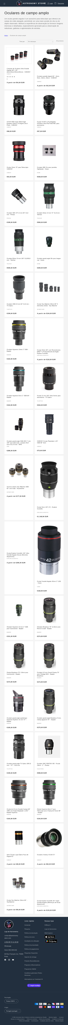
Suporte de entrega (30, 957)
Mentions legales (53, 1017)
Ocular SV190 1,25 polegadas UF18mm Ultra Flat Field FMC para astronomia (48, 123)
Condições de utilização (32, 941)
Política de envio (30, 937)
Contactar (27, 925)
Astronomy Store (20, 1017)
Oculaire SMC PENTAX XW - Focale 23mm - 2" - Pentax (48, 764)
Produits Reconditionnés (32, 961)
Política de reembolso (32, 1019)
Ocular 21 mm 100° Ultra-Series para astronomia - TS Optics (48, 396)
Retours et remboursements (18, 1019)
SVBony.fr (47, 925)
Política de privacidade (31, 945)
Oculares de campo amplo (18, 35)
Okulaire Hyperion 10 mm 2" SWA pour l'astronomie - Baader (17, 627)
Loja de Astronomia (50, 929)
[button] (5, 4)
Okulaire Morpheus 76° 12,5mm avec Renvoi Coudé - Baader (49, 627)
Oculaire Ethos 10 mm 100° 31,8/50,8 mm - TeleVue (18, 259)
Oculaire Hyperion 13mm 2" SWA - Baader (18, 350)
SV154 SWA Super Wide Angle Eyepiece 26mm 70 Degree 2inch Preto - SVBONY (17, 123)
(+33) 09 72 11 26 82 (11, 942)
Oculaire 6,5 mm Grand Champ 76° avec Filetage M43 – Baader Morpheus (48, 674)
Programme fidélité (30, 969)
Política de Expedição (24, 1020)
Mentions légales (59, 1020)
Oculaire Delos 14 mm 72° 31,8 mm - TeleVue (48, 213)
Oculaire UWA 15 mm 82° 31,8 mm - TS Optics (18, 304)
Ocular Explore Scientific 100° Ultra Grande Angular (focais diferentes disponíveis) (18, 554)
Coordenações (34, 1020)
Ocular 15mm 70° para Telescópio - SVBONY (18, 168)
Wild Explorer (49, 933)
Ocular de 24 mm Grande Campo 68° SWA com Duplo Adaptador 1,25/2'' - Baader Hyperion (18, 810)
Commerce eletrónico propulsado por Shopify (36, 1017)
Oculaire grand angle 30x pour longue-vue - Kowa (49, 259)
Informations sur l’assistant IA (34, 979)
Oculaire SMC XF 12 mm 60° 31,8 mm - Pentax (17, 213)
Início (6, 35)
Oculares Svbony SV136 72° (46, 854)
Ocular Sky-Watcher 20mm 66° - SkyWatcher (17, 901)
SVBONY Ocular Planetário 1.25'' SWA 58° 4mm (47, 442)
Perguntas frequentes (31, 953)
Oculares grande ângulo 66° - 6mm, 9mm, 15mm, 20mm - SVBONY (48, 77)
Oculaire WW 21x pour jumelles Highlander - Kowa (47, 168)
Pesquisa (27, 929)
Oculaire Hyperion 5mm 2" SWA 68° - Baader (18, 396)
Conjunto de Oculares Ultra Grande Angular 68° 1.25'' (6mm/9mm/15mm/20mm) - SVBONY (18, 70)
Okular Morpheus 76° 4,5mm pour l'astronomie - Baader (17, 673)
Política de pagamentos (32, 949)
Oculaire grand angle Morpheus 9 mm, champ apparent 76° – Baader (49, 718)
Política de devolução (31, 933)
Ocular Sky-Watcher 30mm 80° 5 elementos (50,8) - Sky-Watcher (47, 304)
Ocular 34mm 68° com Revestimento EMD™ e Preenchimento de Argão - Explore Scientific (48, 351)
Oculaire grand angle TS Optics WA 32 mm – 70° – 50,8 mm (19, 764)
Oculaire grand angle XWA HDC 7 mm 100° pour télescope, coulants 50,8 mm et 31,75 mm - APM (19, 442)
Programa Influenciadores (32, 965)
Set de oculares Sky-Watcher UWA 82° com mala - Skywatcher (18, 487)
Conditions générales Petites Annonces (33, 974)
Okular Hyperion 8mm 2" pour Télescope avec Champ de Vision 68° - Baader (49, 810)
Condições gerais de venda (47, 1020)
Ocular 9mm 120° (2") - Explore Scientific (47, 508)
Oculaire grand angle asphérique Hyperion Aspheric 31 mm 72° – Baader (17, 719)
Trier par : (22, 41)
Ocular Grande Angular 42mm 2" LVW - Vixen (49, 582)
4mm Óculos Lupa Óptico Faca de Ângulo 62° (17, 855)
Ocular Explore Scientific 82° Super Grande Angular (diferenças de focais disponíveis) (48, 902)
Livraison (61, 1017)
